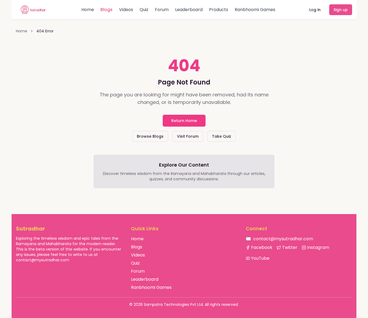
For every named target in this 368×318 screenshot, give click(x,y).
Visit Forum (188, 136)
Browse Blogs (150, 136)
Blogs (106, 9)
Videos (126, 9)
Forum (162, 9)
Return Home (184, 120)
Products (218, 9)
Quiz (144, 9)
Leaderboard (189, 9)
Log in (315, 9)
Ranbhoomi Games (255, 9)
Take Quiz (221, 136)
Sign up (341, 9)
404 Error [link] (45, 31)
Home (87, 9)
